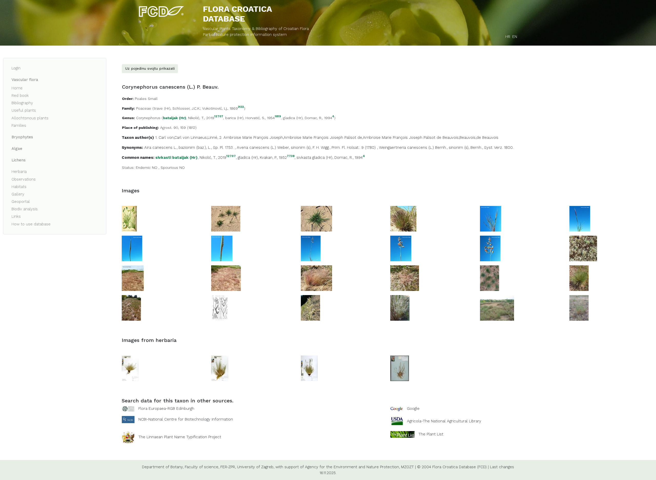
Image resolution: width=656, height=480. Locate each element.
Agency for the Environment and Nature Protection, (352, 467)
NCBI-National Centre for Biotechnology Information (185, 419)
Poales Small (146, 99)
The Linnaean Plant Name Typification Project (179, 437)
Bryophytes (22, 137)
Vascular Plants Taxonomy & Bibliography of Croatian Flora (256, 28)
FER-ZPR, (228, 467)
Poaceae (143, 108)
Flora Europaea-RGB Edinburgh (166, 408)
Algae (17, 148)
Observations (24, 179)
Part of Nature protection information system (245, 34)
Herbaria (19, 171)
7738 (290, 156)
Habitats (19, 186)
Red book (20, 95)
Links (16, 216)
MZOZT (407, 467)
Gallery (18, 194)
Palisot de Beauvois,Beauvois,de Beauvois (461, 137)
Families (19, 125)
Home (17, 88)
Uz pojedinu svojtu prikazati (150, 68)
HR (507, 36)
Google (413, 408)
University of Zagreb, (255, 467)
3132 (241, 107)
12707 (218, 116)
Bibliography (22, 103)
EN (514, 36)
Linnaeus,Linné (204, 137)
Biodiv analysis (25, 209)
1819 (278, 116)
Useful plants (24, 110)
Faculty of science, (202, 467)
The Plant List (430, 434)
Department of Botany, (162, 467)
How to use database (31, 224)
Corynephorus (148, 118)
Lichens (19, 160)
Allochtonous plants (30, 118)
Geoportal (21, 201)
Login (16, 68)
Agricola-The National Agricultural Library (444, 421)
